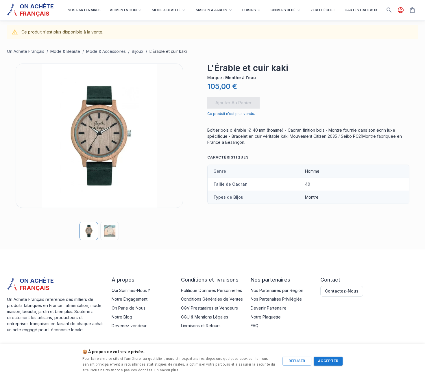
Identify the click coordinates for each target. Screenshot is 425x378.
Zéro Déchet (323, 10)
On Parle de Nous (128, 308)
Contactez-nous (342, 290)
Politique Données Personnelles (211, 290)
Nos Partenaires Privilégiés (276, 299)
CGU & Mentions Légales (204, 316)
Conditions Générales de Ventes (212, 299)
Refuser (297, 361)
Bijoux (137, 51)
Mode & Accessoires (106, 51)
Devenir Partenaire (269, 308)
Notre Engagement (129, 299)
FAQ (254, 325)
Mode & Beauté (65, 51)
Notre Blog (122, 316)
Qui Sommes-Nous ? (131, 290)
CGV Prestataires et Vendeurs (209, 308)
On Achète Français (25, 51)
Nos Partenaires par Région (277, 290)
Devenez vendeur (129, 325)
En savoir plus (166, 370)
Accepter (328, 361)
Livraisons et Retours (201, 325)
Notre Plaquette (266, 316)
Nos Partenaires (84, 10)
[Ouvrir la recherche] (389, 10)
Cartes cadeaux (361, 10)
